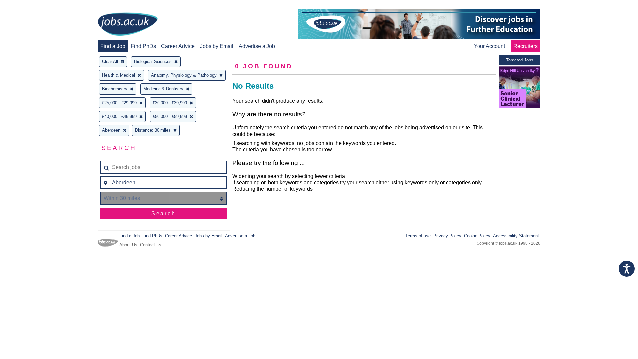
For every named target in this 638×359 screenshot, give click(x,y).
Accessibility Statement (516, 235)
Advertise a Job (257, 46)
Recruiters (525, 46)
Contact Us (150, 244)
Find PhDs (143, 46)
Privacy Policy (447, 235)
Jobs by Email (216, 46)
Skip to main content (27, 6)
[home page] (128, 25)
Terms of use (418, 235)
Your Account (489, 46)
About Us (128, 244)
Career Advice (178, 46)
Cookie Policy (477, 235)
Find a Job (112, 46)
